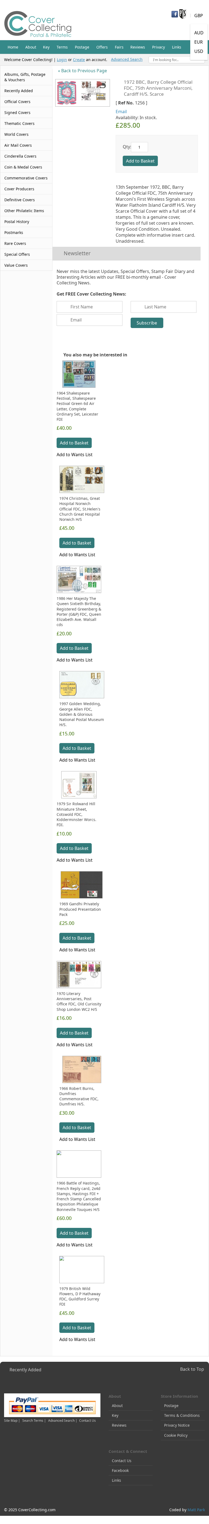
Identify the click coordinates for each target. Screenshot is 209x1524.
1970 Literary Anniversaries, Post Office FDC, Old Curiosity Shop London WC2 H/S (79, 1001)
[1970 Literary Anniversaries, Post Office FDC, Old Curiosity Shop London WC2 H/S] (79, 974)
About (117, 1405)
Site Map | (12, 1420)
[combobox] (177, 59)
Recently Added (25, 1370)
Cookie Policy (176, 1435)
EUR (198, 42)
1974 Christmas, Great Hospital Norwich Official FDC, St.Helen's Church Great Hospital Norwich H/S (79, 509)
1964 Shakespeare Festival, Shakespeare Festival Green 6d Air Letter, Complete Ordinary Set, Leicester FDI (77, 406)
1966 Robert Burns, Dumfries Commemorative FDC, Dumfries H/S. (79, 1096)
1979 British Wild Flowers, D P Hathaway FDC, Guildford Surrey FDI (79, 1296)
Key (115, 1415)
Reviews (119, 1425)
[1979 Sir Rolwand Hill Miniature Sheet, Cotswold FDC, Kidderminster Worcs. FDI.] (79, 784)
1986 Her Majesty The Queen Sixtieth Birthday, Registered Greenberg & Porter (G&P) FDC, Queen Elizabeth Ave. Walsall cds (79, 611)
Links (116, 1480)
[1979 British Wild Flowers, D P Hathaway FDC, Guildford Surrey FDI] (81, 1269)
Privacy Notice (177, 1425)
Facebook (120, 1470)
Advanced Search (127, 59)
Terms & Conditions (182, 1415)
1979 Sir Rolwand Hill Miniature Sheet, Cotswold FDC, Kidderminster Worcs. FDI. (76, 814)
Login (62, 59)
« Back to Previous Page (82, 71)
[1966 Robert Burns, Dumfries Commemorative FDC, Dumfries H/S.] (81, 1069)
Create (79, 59)
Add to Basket (74, 443)
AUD (199, 33)
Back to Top (192, 1369)
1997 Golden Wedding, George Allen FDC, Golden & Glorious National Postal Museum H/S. (81, 714)
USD (198, 51)
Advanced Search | (63, 1420)
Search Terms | (34, 1420)
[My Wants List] (165, 31)
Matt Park (196, 1509)
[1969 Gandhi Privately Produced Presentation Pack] (81, 884)
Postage (171, 1405)
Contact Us (87, 1420)
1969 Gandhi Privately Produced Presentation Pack (80, 909)
